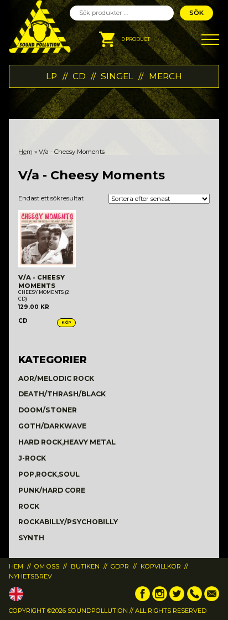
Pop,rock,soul (49, 474)
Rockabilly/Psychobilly (68, 522)
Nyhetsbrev (30, 576)
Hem (25, 152)
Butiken (85, 566)
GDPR (120, 566)
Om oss (46, 566)
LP (51, 76)
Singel (117, 76)
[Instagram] (159, 599)
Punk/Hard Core (51, 490)
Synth (31, 538)
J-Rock (32, 458)
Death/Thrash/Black (62, 394)
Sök (196, 13)
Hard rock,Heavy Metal (67, 442)
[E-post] (211, 599)
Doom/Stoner (47, 410)
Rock (28, 506)
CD (79, 76)
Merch (165, 76)
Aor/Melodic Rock (56, 378)
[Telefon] (194, 599)
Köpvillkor (161, 566)
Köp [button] (66, 322)
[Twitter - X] (176, 599)
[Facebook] (142, 599)
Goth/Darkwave (52, 426)
